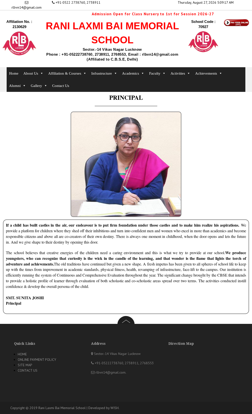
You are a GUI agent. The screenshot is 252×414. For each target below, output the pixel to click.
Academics (130, 73)
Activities (178, 73)
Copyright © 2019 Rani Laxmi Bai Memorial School (48, 408)
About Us (30, 73)
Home (13, 73)
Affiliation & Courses (64, 73)
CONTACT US (27, 370)
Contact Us (60, 85)
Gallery (36, 85)
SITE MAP (25, 365)
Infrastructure (101, 73)
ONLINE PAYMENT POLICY (37, 359)
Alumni (15, 85)
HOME (22, 354)
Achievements (206, 73)
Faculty (154, 73)
